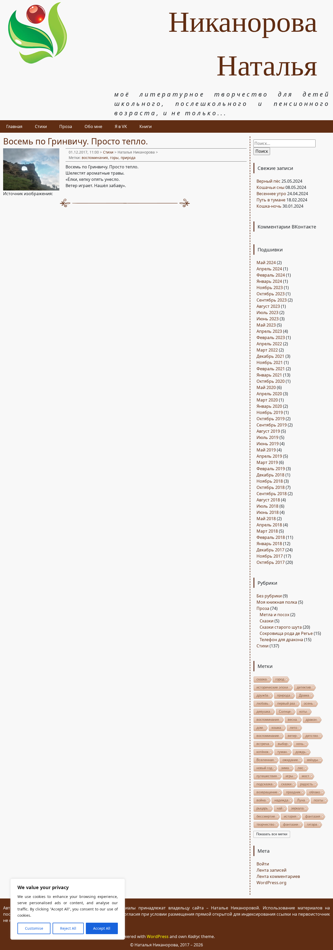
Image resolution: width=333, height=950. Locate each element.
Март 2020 (267, 400)
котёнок (262, 752)
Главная (14, 126)
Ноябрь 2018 (270, 481)
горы (114, 157)
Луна (301, 800)
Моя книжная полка (277, 602)
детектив (304, 687)
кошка (276, 728)
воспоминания (95, 157)
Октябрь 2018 (271, 487)
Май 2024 (266, 262)
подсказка (264, 784)
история (290, 816)
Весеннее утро (271, 193)
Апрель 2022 (269, 344)
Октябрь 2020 (271, 381)
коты (303, 711)
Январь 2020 (269, 406)
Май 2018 (266, 518)
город (280, 679)
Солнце (285, 711)
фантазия (312, 816)
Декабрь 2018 (270, 475)
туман (282, 752)
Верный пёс (268, 181)
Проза (65, 126)
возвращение (267, 792)
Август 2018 (268, 500)
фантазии (290, 824)
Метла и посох (274, 614)
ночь (300, 744)
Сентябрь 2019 (272, 425)
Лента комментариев (278, 876)
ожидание (290, 760)
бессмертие (266, 816)
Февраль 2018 (271, 537)
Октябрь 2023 (271, 294)
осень (308, 703)
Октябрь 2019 (271, 419)
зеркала (297, 808)
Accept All (101, 928)
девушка (263, 711)
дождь (301, 752)
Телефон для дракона (281, 639)
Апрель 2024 (269, 269)
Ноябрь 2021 (270, 362)
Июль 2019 (267, 437)
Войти (263, 864)
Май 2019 (266, 450)
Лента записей (271, 870)
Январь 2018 (269, 543)
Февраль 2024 (271, 275)
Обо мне (93, 126)
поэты (318, 800)
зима (285, 768)
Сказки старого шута (281, 627)
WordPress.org (271, 882)
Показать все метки (271, 834)
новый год (264, 768)
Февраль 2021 (271, 369)
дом (260, 728)
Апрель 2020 (269, 394)
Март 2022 (267, 350)
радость (306, 784)
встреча (263, 744)
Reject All (68, 928)
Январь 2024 (269, 281)
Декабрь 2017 (270, 550)
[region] (67, 909)
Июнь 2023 (268, 319)
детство (311, 736)
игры (289, 776)
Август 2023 (268, 306)
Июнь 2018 (268, 512)
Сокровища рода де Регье (286, 633)
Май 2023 (266, 325)
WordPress (158, 936)
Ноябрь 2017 (270, 556)
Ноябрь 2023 (270, 287)
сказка (262, 679)
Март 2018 (267, 531)
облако (314, 792)
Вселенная (265, 760)
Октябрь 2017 (271, 562)
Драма (304, 695)
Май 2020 (266, 387)
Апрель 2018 (269, 525)
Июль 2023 (267, 312)
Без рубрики (269, 596)
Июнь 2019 (268, 444)
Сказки (266, 621)
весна (292, 720)
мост (305, 776)
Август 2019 (268, 431)
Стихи (41, 126)
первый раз (286, 703)
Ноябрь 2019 (270, 412)
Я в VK (121, 126)
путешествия (267, 776)
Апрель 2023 (269, 331)
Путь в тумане (271, 200)
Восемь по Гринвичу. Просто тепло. (75, 141)
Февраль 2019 (271, 468)
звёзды (312, 760)
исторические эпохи (272, 687)
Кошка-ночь (269, 206)
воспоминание (268, 736)
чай (279, 808)
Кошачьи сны (270, 187)
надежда (281, 800)
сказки (286, 784)
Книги (145, 126)
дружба (262, 695)
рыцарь (262, 808)
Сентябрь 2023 (272, 300)
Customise (34, 928)
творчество (265, 824)
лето (293, 728)
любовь (262, 703)
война (261, 800)
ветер (292, 736)
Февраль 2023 (271, 337)
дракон (311, 720)
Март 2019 (267, 462)
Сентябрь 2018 (272, 493)
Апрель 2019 (269, 456)
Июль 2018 (267, 506)
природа (128, 157)
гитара (312, 824)
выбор (282, 744)
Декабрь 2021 (270, 356)
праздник (293, 792)
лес (300, 768)
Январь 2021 (269, 375)
